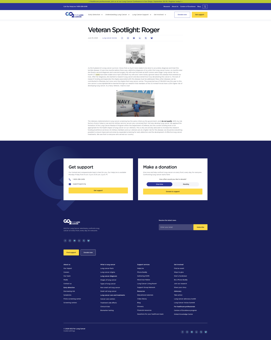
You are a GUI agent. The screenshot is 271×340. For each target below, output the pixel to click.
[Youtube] (74, 240)
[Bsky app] (88, 240)
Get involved (178, 264)
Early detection (69, 287)
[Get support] (199, 15)
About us (67, 264)
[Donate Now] (182, 15)
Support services (143, 264)
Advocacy (177, 291)
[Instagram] (70, 240)
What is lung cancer (107, 264)
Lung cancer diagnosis (108, 276)
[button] (205, 6)
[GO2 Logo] (74, 14)
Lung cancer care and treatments (112, 295)
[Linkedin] (79, 240)
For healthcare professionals (184, 307)
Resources (141, 291)
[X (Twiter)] (84, 240)
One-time (159, 184)
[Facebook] (65, 240)
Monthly (186, 184)
